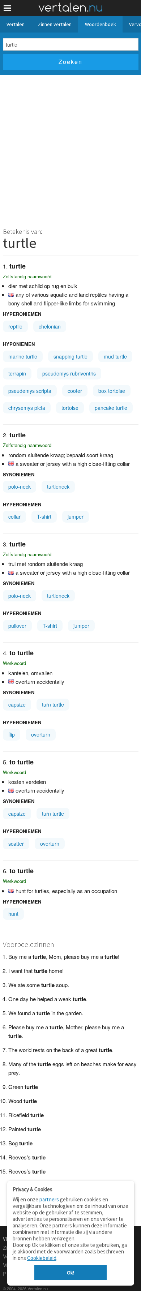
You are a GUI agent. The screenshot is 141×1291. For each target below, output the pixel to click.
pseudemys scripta (29, 390)
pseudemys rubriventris (69, 373)
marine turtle (22, 356)
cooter (75, 390)
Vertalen (16, 24)
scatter (16, 843)
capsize (17, 704)
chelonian (50, 326)
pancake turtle (111, 407)
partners (49, 1199)
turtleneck (58, 486)
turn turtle (53, 704)
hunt (13, 913)
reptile (15, 326)
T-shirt (44, 516)
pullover (17, 625)
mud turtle (115, 356)
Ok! (70, 1272)
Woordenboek (100, 24)
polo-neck (19, 486)
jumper (76, 516)
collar (14, 516)
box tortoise (111, 390)
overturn (40, 734)
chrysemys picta (26, 407)
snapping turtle (70, 356)
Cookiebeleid (41, 1257)
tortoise (69, 407)
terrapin (17, 373)
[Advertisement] (70, 149)
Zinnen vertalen (55, 24)
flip (11, 734)
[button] (7, 8)
